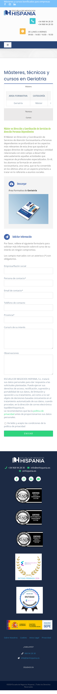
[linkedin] (15, 4)
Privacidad (46, 637)
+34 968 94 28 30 (45, 24)
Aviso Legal (34, 637)
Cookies (23, 637)
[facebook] (5, 4)
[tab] (28, 86)
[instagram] (10, 4)
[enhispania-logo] (20, 11)
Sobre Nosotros (11, 637)
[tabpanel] (28, 98)
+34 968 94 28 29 (45, 21)
